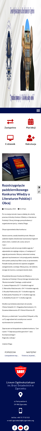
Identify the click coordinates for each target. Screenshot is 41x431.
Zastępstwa (10, 127)
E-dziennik (10, 144)
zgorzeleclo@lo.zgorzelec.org (23, 420)
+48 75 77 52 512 (23, 417)
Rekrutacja (30, 144)
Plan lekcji (31, 127)
